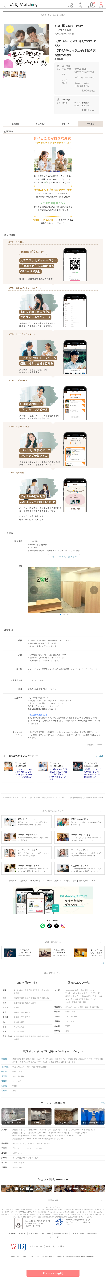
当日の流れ (40, 124)
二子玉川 (94, 996)
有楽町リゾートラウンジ (61, 1130)
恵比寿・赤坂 (70, 993)
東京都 (16, 990)
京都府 (21, 998)
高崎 (67, 1031)
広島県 (21, 1027)
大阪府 (16, 998)
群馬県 (16, 993)
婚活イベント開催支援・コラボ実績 (23, 881)
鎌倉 (98, 1007)
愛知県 (16, 1003)
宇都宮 (67, 1026)
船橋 (73, 1012)
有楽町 (71, 990)
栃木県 (46, 990)
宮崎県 (38, 1036)
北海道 (16, 1008)
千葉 (67, 1012)
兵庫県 (27, 998)
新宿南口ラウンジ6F (20, 1133)
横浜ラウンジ (17, 1143)
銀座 (76, 990)
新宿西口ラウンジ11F (20, 1130)
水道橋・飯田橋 (71, 1002)
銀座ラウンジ (34, 1130)
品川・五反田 (91, 993)
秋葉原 (67, 996)
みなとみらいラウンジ (31, 1143)
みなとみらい (74, 1007)
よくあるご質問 (77, 1233)
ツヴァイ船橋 (37, 1148)
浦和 (75, 1017)
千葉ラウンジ (17, 1148)
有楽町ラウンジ (90, 1130)
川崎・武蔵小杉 (86, 1007)
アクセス (65, 124)
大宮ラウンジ (17, 1153)
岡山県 (16, 1027)
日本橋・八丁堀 (90, 999)
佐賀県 (21, 1036)
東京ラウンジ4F (77, 1130)
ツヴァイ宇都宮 (18, 1163)
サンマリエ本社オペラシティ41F (24, 1136)
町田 (89, 996)
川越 (71, 1017)
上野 (98, 993)
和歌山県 (45, 998)
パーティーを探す (55, 1273)
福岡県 (16, 1036)
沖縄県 (16, 1039)
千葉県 (29, 990)
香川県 (16, 1032)
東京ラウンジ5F (46, 1130)
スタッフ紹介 (46, 881)
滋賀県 (33, 998)
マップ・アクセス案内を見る (62, 557)
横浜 (67, 1007)
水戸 (72, 1021)
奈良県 (38, 998)
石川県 (21, 1022)
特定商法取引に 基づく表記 (40, 1233)
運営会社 (12, 1233)
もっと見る (99, 756)
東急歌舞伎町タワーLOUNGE (23, 1139)
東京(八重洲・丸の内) (87, 990)
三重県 (33, 1003)
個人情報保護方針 (61, 1233)
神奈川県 (22, 990)
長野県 (27, 1017)
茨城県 (40, 990)
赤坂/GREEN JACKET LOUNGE (71, 1136)
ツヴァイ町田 (53, 1136)
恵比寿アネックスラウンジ (38, 1133)
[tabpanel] (26, 46)
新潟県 (16, 1017)
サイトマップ (53, 1237)
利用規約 (22, 1233)
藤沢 (94, 1007)
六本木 (78, 993)
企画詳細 (15, 124)
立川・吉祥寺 (82, 996)
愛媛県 (21, 1032)
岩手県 (16, 1012)
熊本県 (27, 1036)
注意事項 (91, 124)
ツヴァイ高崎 (17, 1167)
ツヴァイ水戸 (33, 1158)
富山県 (16, 1022)
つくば (67, 1021)
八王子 (80, 999)
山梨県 (21, 1017)
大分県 (33, 1036)
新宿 (67, 990)
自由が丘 (68, 999)
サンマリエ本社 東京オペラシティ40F (49, 1139)
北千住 (73, 996)
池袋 (83, 993)
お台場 (75, 999)
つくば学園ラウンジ (19, 1158)
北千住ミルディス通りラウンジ (75, 1133)
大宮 (67, 1017)
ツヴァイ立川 (42, 1136)
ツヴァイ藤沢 (45, 1143)
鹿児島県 (45, 1036)
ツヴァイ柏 (27, 1148)
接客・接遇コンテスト (88, 881)
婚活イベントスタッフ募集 (65, 881)
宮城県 (21, 1012)
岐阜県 (27, 1003)
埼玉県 (34, 990)
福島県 (27, 1012)
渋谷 (100, 996)
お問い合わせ (92, 1233)
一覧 (103, 963)
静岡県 (21, 1003)
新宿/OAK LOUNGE (56, 1133)
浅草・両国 (82, 1002)
